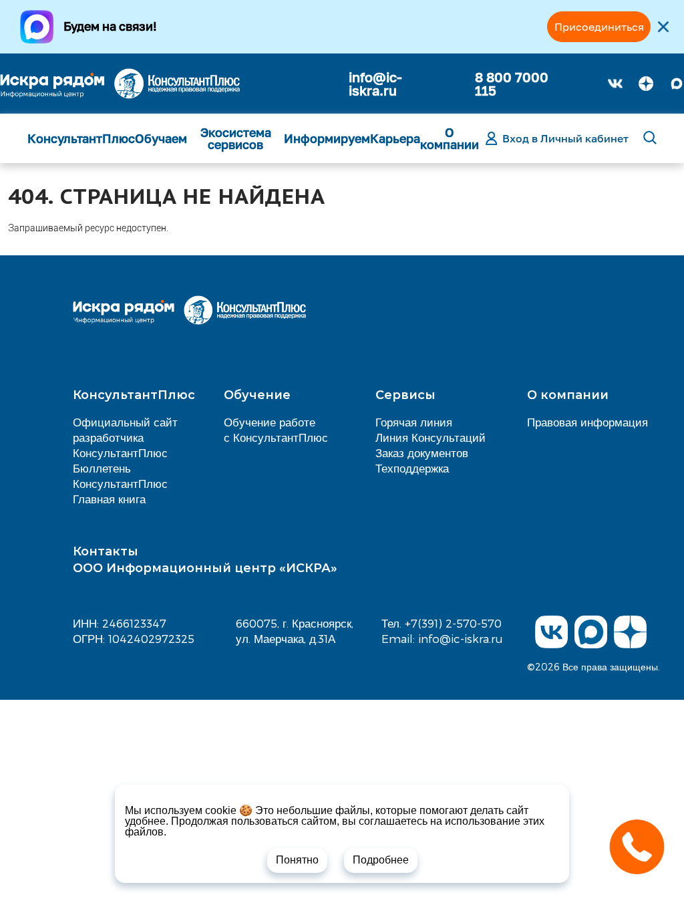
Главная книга (109, 498)
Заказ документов (421, 452)
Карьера (395, 138)
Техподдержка (412, 468)
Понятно (297, 860)
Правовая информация (587, 421)
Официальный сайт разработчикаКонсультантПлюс (125, 437)
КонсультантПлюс (81, 138)
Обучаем (161, 138)
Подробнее (381, 860)
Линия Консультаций (430, 437)
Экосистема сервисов (235, 138)
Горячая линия (413, 421)
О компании (449, 138)
